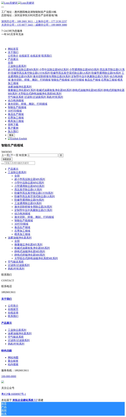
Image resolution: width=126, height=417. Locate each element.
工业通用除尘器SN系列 (28, 203)
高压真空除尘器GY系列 (28, 189)
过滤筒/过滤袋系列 (19, 265)
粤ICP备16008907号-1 (13, 394)
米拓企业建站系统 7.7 (24, 400)
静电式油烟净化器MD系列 (29, 251)
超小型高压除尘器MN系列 (29, 179)
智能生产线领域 (23, 220)
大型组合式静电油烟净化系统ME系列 (36, 258)
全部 (10, 62)
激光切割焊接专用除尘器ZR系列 (33, 206)
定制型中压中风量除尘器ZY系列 (33, 210)
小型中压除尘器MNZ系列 (29, 182)
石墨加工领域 (22, 230)
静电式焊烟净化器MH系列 (29, 254)
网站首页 (13, 48)
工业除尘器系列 (17, 172)
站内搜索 (13, 364)
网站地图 (13, 357)
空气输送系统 (16, 261)
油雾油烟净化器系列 (20, 237)
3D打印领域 (21, 223)
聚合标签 (13, 361)
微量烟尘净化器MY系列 (28, 244)
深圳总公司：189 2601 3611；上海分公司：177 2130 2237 (34, 21)
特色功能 (6, 350)
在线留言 (13, 309)
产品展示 (6, 323)
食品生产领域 (22, 227)
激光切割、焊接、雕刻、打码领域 (34, 217)
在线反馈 (13, 312)
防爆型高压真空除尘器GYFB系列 (33, 193)
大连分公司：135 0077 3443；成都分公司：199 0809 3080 (34, 24)
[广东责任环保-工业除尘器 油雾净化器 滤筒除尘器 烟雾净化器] (63, 3)
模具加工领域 (22, 234)
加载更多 (7, 159)
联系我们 (13, 316)
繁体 (11, 135)
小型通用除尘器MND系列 (29, 186)
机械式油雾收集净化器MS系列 (32, 248)
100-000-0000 (8, 376)
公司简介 (13, 305)
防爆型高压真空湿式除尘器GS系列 (34, 196)
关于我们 (6, 298)
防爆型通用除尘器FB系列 (29, 199)
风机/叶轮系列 (16, 268)
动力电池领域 (22, 213)
